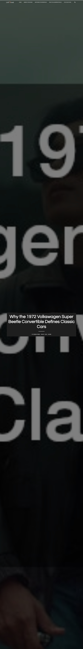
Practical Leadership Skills (55, 2)
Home (20, 2)
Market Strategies (28, 2)
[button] (75, 2)
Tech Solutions (67, 2)
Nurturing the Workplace (41, 2)
